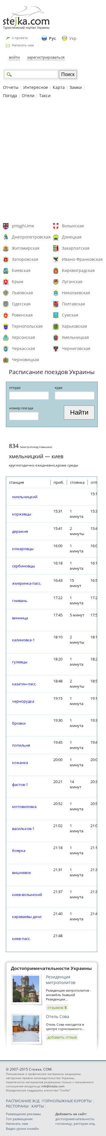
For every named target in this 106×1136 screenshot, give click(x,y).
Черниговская (76, 348)
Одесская (21, 304)
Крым (17, 281)
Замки (75, 87)
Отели (28, 95)
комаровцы (23, 548)
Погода (10, 95)
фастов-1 (20, 784)
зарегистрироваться (45, 57)
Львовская (22, 292)
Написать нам (23, 45)
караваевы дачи (27, 916)
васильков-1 (23, 828)
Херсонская (23, 337)
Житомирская (25, 248)
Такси (45, 95)
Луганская (72, 281)
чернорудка (23, 701)
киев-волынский (27, 894)
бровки (19, 723)
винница (20, 618)
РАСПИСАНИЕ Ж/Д (22, 1100)
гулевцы (19, 662)
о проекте (20, 38)
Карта (59, 87)
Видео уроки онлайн (22, 1128)
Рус (52, 38)
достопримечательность (75, 1119)
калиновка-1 (23, 640)
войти (14, 57)
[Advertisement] (53, 161)
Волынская (73, 226)
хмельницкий (24, 496)
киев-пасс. (21, 938)
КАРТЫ (38, 1106)
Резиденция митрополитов (60, 979)
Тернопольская (27, 326)
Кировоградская (78, 270)
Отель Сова (57, 1016)
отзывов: (57, 1007)
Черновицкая (25, 359)
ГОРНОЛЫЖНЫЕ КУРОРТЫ (67, 1100)
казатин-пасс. (24, 684)
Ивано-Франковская (82, 259)
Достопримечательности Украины (51, 968)
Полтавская (73, 304)
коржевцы (21, 514)
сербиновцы (23, 566)
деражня (20, 531)
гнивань (19, 600)
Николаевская (76, 292)
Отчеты (11, 87)
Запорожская (25, 259)
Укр (73, 38)
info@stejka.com (52, 1086)
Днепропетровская (31, 237)
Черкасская (23, 348)
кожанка (20, 762)
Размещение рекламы (23, 1114)
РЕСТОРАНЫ (17, 1106)
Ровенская (22, 315)
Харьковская (74, 326)
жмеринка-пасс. (26, 583)
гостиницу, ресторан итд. (75, 1123)
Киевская (21, 270)
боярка (18, 850)
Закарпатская (76, 248)
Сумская (70, 315)
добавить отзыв (62, 1037)
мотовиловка (24, 806)
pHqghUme (23, 226)
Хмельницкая (75, 337)
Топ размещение (19, 1119)
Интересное (35, 87)
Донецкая (72, 237)
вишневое (21, 872)
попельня (21, 745)
